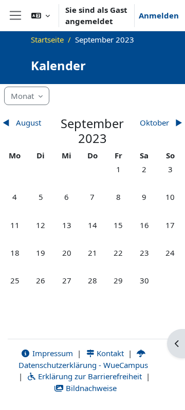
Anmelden (159, 15)
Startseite (47, 39)
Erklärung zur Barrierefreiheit (89, 376)
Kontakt (109, 353)
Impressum (51, 353)
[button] (41, 15)
